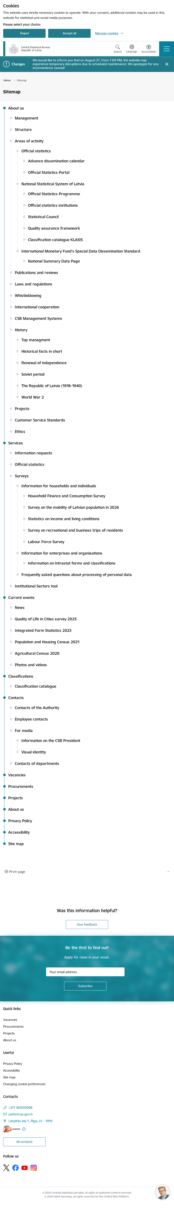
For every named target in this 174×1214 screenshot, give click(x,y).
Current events (21, 597)
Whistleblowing (28, 295)
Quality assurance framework (54, 228)
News (20, 607)
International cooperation (37, 307)
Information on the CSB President (50, 740)
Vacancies (17, 775)
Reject (24, 33)
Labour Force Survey (46, 541)
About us (16, 108)
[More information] (23, 1129)
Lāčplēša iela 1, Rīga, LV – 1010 (30, 1121)
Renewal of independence (44, 362)
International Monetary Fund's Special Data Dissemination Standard (80, 251)
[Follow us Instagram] (34, 1168)
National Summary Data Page (54, 261)
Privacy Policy (20, 820)
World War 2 (32, 397)
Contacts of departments (37, 763)
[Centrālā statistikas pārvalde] (29, 49)
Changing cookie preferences (24, 1084)
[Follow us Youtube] (24, 1167)
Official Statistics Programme (54, 193)
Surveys (22, 476)
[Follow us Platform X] (6, 1168)
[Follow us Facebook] (15, 1168)
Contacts (16, 697)
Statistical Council (43, 216)
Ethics (20, 431)
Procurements (20, 786)
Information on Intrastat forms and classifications (71, 563)
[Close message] (167, 64)
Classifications (20, 676)
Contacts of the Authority (37, 707)
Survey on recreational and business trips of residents (75, 530)
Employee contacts (31, 719)
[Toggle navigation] (166, 48)
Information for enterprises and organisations (61, 553)
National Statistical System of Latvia (52, 183)
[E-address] (11, 1129)
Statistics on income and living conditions (64, 518)
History (21, 329)
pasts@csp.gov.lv (20, 1114)
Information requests (33, 453)
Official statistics (36, 151)
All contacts (24, 1142)
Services (15, 443)
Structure (23, 129)
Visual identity (33, 752)
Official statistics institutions (53, 205)
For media (24, 730)
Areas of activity (29, 141)
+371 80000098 (20, 1108)
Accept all (69, 33)
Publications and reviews (36, 272)
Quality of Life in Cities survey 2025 (46, 619)
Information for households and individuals (58, 485)
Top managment (35, 339)
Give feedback (87, 924)
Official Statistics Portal (48, 172)
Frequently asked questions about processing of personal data (76, 574)
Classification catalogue (35, 686)
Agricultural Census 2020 (37, 653)
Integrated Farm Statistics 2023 (43, 630)
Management (26, 118)
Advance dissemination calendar (56, 161)
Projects (22, 408)
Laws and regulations (33, 284)
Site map (16, 843)
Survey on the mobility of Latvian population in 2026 (73, 507)
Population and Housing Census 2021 (47, 641)
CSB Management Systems (38, 318)
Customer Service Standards (40, 420)
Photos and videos (31, 664)
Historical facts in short (41, 351)
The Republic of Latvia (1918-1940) (51, 385)
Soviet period (33, 374)
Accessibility (19, 832)
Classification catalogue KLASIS (55, 239)
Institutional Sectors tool (36, 586)
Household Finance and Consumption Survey (66, 495)
